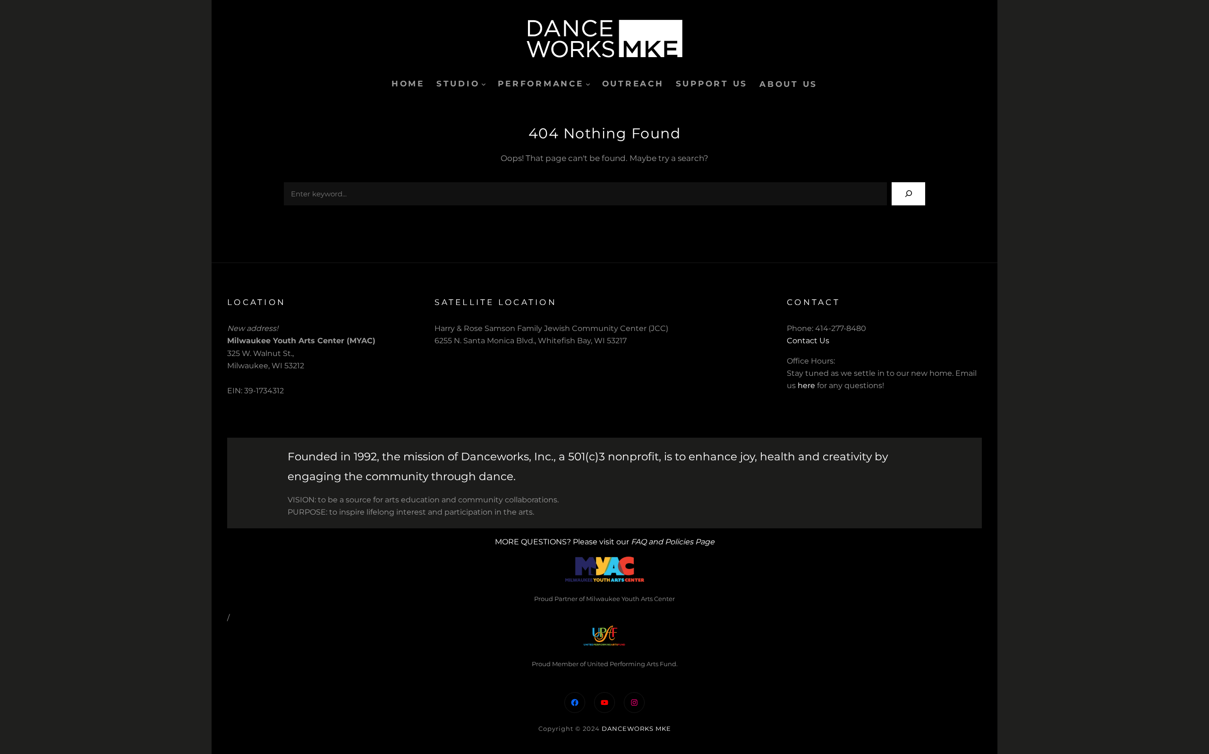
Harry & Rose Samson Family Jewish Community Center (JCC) (551, 328)
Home (408, 83)
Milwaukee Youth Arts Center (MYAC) (301, 340)
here (806, 385)
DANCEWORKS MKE (636, 728)
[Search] (908, 193)
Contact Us (808, 340)
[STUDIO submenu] (483, 84)
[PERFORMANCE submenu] (588, 84)
